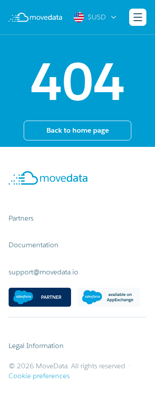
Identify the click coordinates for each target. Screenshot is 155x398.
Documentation (34, 244)
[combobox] (96, 17)
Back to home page (77, 130)
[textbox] (96, 17)
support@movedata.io (43, 272)
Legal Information (36, 345)
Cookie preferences (39, 375)
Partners (21, 218)
